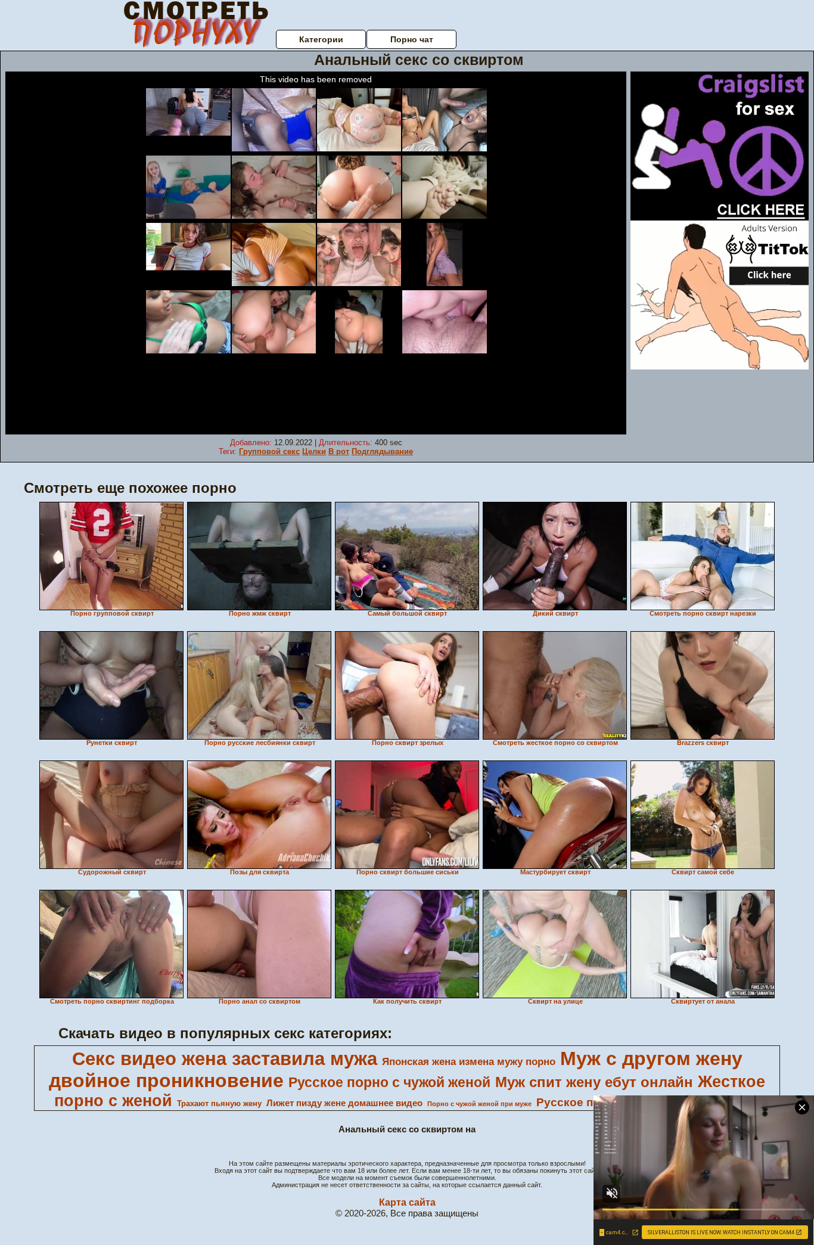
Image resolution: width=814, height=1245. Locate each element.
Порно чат (411, 39)
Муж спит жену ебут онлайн (594, 1082)
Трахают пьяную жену (219, 1103)
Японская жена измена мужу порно (468, 1061)
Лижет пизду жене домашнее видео (344, 1103)
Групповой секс (269, 451)
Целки (314, 451)
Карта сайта (407, 1202)
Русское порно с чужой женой (389, 1082)
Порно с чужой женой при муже (479, 1103)
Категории (321, 39)
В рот (338, 451)
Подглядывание (382, 451)
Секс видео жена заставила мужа (224, 1058)
